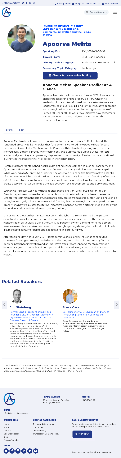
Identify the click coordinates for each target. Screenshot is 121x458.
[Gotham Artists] (6, 12)
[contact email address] (73, 4)
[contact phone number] (103, 4)
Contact (7, 430)
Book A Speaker (11, 440)
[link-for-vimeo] (29, 451)
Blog (6, 437)
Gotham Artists (11, 3)
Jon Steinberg (20, 307)
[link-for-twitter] (23, 3)
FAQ (21, 130)
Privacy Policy (39, 430)
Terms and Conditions (43, 424)
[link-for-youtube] (35, 451)
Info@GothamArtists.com (88, 3)
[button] (70, 75)
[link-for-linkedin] (34, 3)
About (10, 130)
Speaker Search (11, 434)
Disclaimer (38, 427)
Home (7, 424)
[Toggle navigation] (115, 12)
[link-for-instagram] (30, 3)
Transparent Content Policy (46, 434)
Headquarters (64, 3)
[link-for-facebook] (26, 3)
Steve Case (71, 307)
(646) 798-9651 (111, 3)
